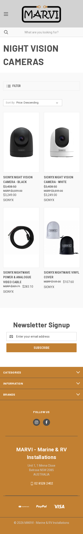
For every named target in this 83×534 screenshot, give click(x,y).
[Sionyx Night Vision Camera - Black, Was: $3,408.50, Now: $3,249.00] (21, 142)
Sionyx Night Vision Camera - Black (18, 179)
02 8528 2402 (43, 483)
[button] (41, 86)
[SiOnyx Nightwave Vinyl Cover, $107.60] (62, 237)
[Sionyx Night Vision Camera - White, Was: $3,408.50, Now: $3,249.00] (62, 142)
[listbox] (38, 102)
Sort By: (10, 102)
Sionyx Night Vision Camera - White (58, 179)
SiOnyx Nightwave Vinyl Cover (61, 275)
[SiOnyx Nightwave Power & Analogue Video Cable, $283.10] (21, 237)
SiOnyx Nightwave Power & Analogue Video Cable (17, 277)
